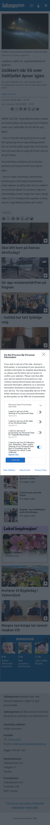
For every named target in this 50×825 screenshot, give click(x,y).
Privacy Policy (41, 470)
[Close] (44, 355)
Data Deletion (9, 470)
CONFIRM (15, 460)
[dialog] (25, 412)
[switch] (39, 412)
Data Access (25, 470)
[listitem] (25, 406)
